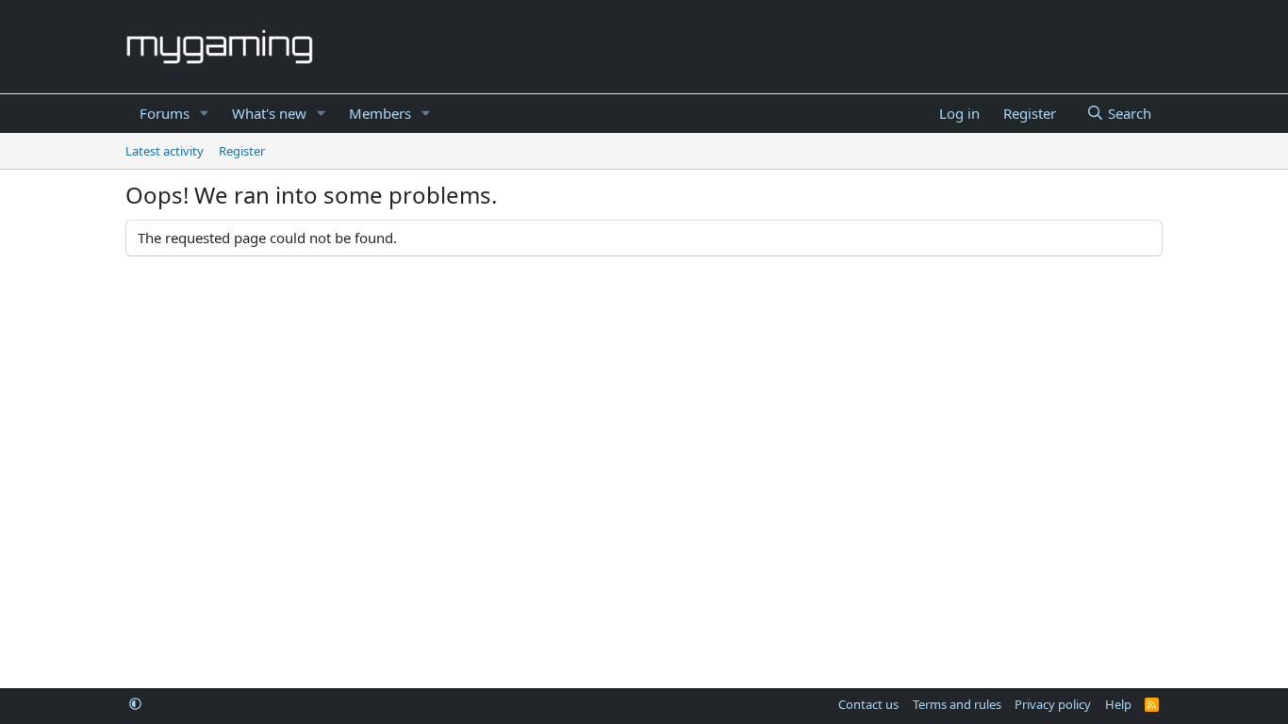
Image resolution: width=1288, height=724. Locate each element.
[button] (204, 113)
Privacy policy (1053, 704)
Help (1118, 704)
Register (242, 150)
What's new (269, 113)
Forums (165, 113)
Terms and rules (957, 704)
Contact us (868, 704)
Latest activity (164, 150)
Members (380, 113)
